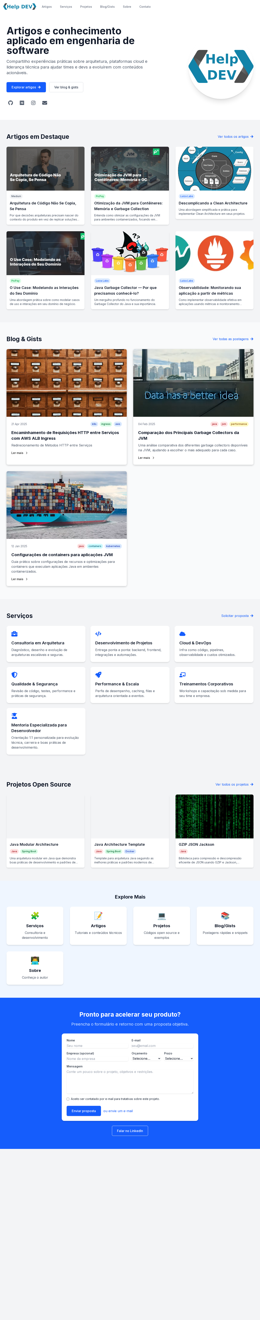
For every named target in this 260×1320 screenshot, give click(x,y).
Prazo (168, 1053)
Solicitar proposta (235, 616)
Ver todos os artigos (233, 137)
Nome (71, 1040)
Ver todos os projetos (232, 784)
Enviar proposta (84, 1111)
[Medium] (22, 103)
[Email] (45, 103)
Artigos (47, 6)
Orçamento (139, 1053)
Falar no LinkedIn (130, 1131)
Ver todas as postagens (231, 339)
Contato (145, 6)
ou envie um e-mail (118, 1111)
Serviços (66, 6)
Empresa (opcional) (80, 1053)
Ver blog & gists (66, 87)
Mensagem (74, 1066)
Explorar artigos (24, 87)
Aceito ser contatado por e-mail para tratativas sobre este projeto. (115, 1099)
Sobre (127, 6)
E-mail (136, 1040)
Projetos (86, 6)
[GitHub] (10, 103)
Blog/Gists (107, 6)
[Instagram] (33, 103)
